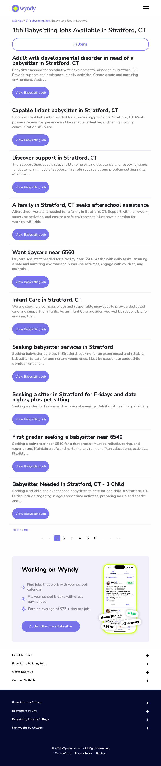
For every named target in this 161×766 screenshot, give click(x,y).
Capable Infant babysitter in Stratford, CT (65, 110)
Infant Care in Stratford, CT (47, 300)
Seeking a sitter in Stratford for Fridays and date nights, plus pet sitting (74, 397)
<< (42, 538)
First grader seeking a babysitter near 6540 (67, 437)
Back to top (21, 529)
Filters (80, 44)
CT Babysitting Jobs (38, 21)
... (103, 538)
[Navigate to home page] (24, 8)
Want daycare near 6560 (43, 252)
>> (118, 538)
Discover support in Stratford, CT (54, 158)
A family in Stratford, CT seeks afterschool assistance (80, 205)
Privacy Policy (83, 753)
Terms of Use (63, 753)
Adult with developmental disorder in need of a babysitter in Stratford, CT (73, 60)
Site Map (17, 21)
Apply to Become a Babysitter (50, 626)
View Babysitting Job (31, 92)
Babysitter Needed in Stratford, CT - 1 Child (68, 484)
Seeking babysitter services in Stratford (62, 347)
